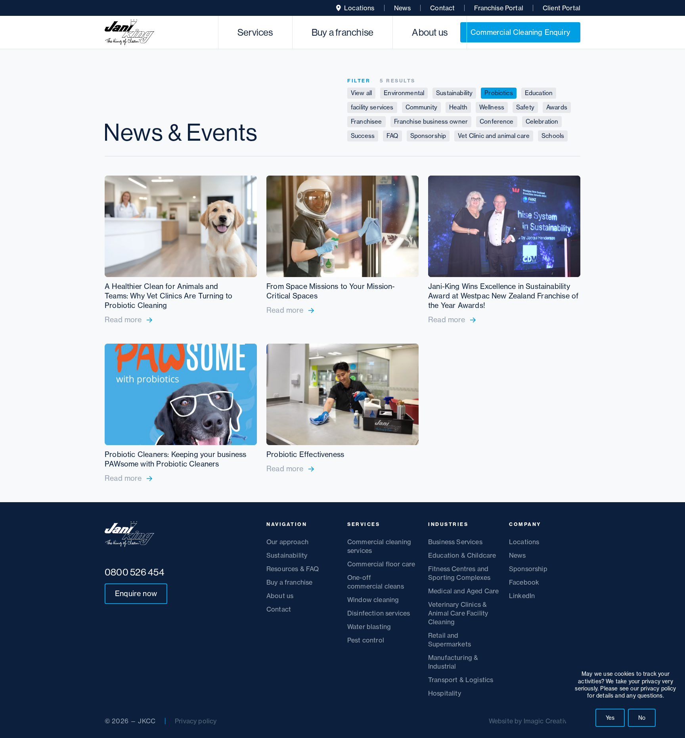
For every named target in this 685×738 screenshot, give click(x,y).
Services (255, 32)
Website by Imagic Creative (530, 721)
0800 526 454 (135, 572)
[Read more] (181, 250)
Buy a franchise (343, 32)
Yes (610, 717)
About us (430, 32)
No (641, 717)
